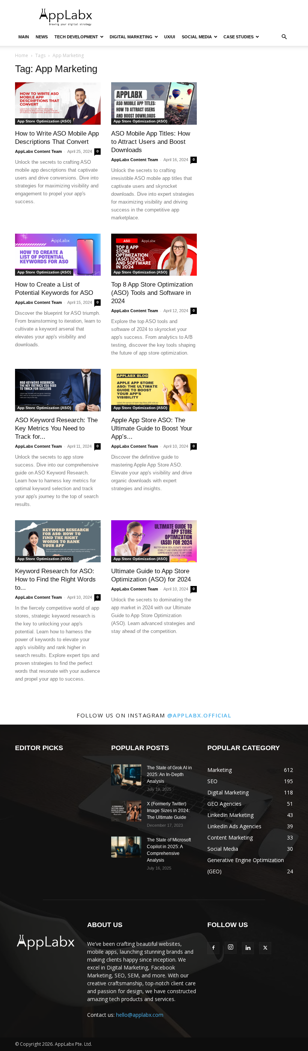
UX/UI (169, 37)
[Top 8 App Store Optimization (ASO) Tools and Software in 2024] (154, 255)
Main (23, 37)
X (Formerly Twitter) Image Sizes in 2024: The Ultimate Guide (168, 810)
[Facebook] (213, 948)
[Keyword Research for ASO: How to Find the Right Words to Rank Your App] (58, 541)
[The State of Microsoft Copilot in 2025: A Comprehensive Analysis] (126, 847)
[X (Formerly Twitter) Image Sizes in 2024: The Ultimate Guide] (126, 810)
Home (21, 55)
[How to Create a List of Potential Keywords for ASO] (58, 255)
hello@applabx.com (139, 1014)
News (42, 37)
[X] (265, 948)
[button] (284, 37)
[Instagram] (231, 948)
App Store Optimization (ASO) (44, 121)
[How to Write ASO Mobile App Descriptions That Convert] (58, 103)
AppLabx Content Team (38, 151)
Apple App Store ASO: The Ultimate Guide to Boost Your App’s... (151, 428)
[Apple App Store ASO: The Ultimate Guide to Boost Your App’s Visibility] (154, 390)
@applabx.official (199, 715)
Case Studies (238, 37)
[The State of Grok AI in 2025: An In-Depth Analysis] (126, 774)
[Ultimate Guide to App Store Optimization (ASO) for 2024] (154, 541)
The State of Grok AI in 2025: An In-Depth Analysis (169, 774)
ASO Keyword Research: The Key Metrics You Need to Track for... (56, 428)
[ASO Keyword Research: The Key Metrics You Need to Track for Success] (58, 390)
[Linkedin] (248, 948)
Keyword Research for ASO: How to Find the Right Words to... (55, 579)
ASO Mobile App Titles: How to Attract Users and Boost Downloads (150, 142)
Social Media (197, 37)
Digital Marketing (131, 37)
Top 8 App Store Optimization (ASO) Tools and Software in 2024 (152, 293)
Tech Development (76, 37)
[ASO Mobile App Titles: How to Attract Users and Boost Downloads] (154, 103)
